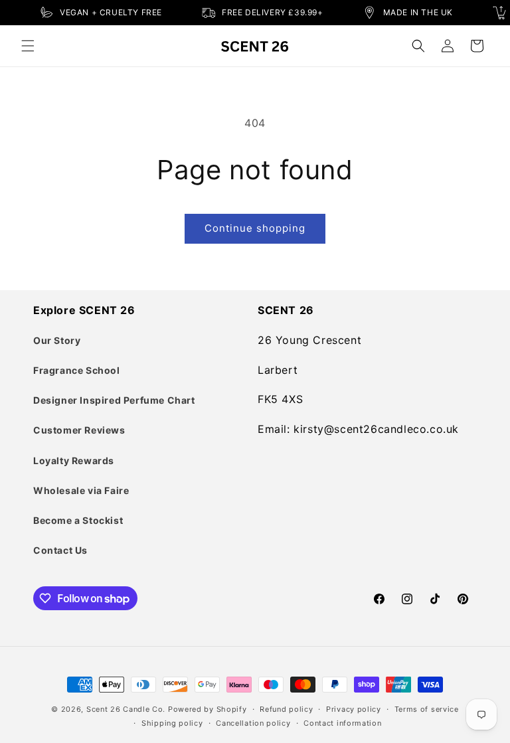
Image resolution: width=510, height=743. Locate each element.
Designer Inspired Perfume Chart (114, 400)
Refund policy (286, 709)
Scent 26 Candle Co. (125, 709)
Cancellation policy (253, 723)
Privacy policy (353, 709)
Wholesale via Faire (81, 490)
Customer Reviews (79, 430)
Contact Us (60, 550)
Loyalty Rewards (73, 460)
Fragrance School (76, 370)
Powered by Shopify (207, 709)
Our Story (56, 340)
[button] (27, 45)
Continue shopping (255, 228)
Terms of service (426, 709)
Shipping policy (172, 723)
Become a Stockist (78, 520)
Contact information (342, 723)
